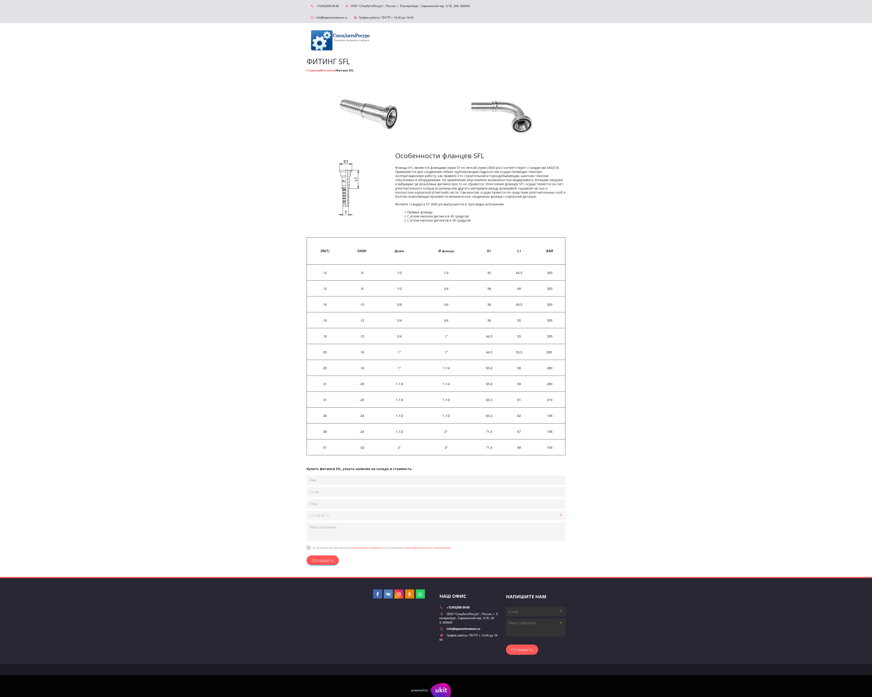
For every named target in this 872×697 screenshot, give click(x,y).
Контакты (503, 38)
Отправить (323, 560)
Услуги (477, 38)
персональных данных (366, 548)
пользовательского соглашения (427, 548)
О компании (530, 38)
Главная (432, 38)
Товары (454, 38)
